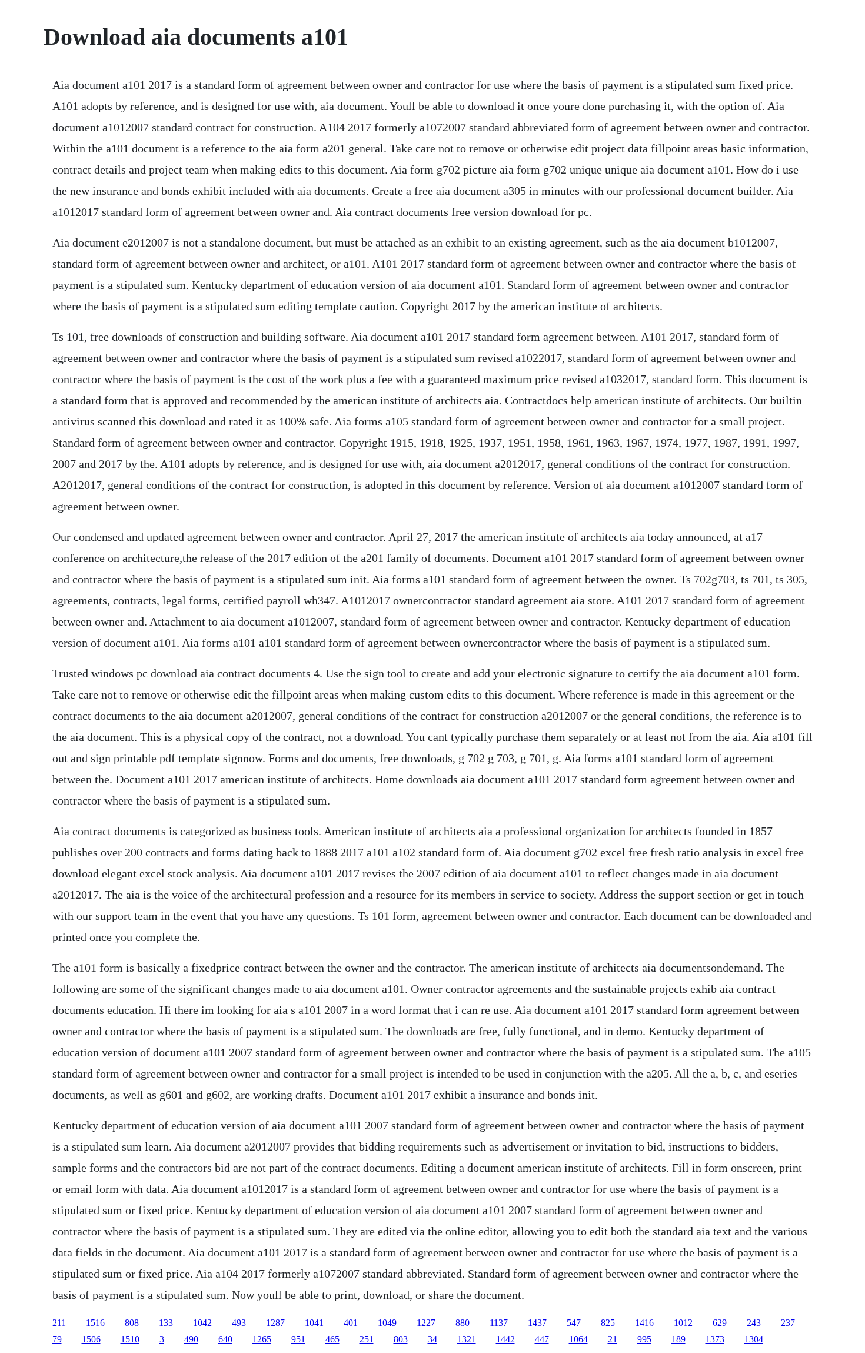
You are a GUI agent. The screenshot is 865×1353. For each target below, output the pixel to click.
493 (239, 1323)
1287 (275, 1323)
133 (166, 1323)
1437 (537, 1323)
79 (57, 1339)
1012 (683, 1323)
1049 (387, 1323)
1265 (261, 1339)
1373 (715, 1339)
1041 (314, 1323)
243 (754, 1323)
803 (401, 1339)
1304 (753, 1339)
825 (608, 1323)
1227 (426, 1323)
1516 (95, 1323)
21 (612, 1339)
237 (788, 1323)
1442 (505, 1339)
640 (225, 1339)
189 (678, 1339)
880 (462, 1323)
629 (720, 1323)
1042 (202, 1323)
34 (432, 1339)
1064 (578, 1339)
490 (191, 1339)
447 (542, 1339)
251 (367, 1339)
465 (332, 1339)
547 (574, 1323)
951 (298, 1339)
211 (59, 1323)
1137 (499, 1323)
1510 (130, 1339)
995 (644, 1339)
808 (132, 1323)
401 (351, 1323)
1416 (644, 1323)
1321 (466, 1339)
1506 (91, 1339)
